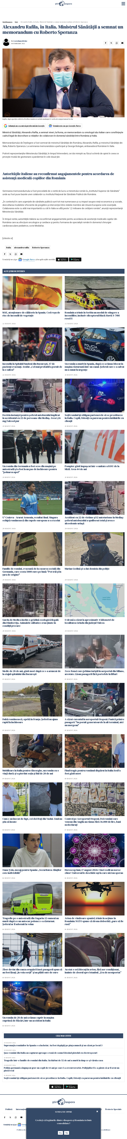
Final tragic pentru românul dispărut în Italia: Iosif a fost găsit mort (93, 772)
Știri (16, 22)
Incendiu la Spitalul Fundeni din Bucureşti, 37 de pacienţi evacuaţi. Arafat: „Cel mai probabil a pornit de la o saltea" (32, 366)
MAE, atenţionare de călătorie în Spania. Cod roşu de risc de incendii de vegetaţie (31, 314)
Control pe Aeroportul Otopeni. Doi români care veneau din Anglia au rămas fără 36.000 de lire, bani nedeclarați (93, 821)
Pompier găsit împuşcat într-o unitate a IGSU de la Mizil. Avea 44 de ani (92, 468)
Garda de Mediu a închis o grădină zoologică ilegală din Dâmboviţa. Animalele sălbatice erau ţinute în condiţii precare (30, 622)
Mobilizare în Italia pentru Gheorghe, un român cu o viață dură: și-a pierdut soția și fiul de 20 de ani (30, 772)
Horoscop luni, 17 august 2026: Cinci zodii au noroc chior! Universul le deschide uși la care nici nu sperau (94, 871)
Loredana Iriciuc (20, 41)
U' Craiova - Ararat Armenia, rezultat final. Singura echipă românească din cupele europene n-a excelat (31, 519)
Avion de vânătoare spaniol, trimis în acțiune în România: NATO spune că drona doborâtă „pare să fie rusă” (94, 921)
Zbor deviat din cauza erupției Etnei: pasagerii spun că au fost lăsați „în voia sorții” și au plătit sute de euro (32, 971)
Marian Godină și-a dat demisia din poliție (87, 568)
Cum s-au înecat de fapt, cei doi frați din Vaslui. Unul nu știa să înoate (32, 820)
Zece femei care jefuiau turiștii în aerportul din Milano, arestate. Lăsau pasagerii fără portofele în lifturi (94, 673)
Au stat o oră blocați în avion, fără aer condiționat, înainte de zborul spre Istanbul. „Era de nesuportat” (93, 971)
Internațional (22, 1109)
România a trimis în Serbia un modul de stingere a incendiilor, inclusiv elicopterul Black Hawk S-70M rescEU (92, 315)
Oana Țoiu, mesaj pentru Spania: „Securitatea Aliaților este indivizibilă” (31, 871)
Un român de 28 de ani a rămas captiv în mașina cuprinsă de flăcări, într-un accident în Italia (28, 1019)
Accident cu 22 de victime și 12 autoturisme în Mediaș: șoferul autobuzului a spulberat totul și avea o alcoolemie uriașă (94, 520)
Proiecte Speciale (113, 1109)
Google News (29, 259)
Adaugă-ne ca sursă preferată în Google (26, 125)
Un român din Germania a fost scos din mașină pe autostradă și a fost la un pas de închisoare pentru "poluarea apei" (29, 469)
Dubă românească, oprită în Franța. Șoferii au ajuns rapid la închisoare (30, 721)
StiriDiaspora (7, 22)
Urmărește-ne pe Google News (67, 125)
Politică (8, 1109)
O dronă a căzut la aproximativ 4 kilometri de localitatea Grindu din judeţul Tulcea (89, 621)
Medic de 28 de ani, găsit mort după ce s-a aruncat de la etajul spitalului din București (31, 673)
